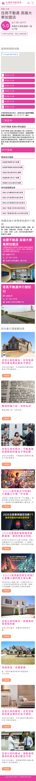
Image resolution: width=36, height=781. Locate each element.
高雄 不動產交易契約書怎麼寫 (13, 208)
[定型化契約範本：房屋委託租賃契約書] (18, 618)
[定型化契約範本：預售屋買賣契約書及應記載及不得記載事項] (18, 751)
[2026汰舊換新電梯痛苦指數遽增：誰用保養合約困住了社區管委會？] (18, 531)
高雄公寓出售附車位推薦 (11, 172)
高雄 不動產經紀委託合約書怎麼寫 (15, 213)
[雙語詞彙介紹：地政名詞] (18, 401)
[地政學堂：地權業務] (18, 662)
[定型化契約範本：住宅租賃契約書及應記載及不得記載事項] (18, 355)
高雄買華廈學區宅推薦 (10, 162)
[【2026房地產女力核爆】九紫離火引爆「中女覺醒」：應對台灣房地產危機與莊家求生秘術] (18, 489)
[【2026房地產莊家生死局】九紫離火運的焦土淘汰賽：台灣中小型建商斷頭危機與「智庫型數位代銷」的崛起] (18, 573)
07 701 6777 (19, 22)
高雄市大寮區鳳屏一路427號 (22, 27)
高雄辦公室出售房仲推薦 (11, 183)
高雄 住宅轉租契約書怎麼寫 (12, 192)
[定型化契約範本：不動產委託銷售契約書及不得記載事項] (18, 445)
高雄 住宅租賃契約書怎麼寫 (12, 198)
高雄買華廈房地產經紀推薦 (12, 167)
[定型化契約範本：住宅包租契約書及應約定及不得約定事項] (18, 707)
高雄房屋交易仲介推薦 (10, 178)
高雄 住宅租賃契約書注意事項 (13, 203)
